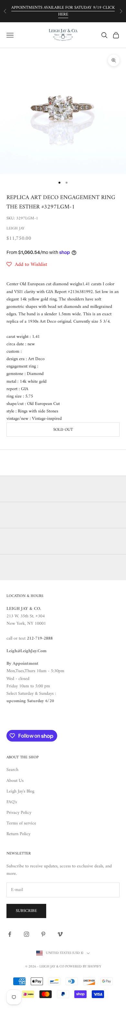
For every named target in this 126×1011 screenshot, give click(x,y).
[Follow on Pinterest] (43, 934)
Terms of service (21, 823)
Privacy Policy (18, 813)
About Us (15, 781)
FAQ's (11, 802)
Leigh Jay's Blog (20, 791)
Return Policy (18, 834)
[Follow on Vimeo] (60, 934)
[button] (26, 265)
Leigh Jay (15, 228)
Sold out (63, 429)
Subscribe (26, 911)
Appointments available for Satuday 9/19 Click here (63, 11)
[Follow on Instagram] (26, 934)
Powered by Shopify (83, 967)
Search (12, 770)
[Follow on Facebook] (9, 934)
